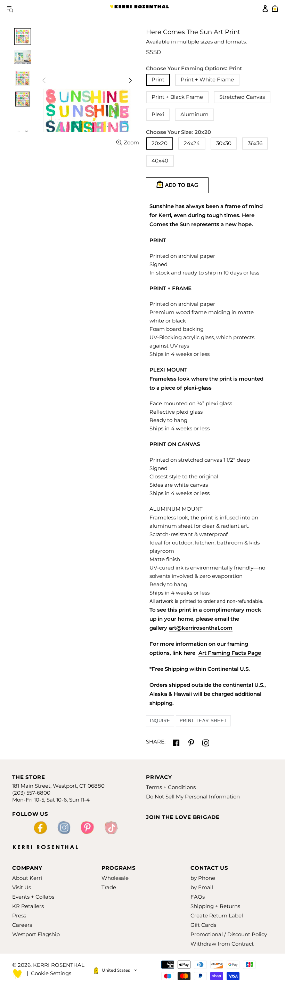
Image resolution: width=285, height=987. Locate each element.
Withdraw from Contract (222, 943)
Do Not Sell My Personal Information (193, 796)
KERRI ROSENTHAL (139, 9)
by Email (201, 887)
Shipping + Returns (215, 906)
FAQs (197, 896)
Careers (22, 925)
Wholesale (115, 878)
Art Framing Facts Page (229, 653)
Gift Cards (203, 925)
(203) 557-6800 (31, 792)
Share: (155, 741)
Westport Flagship (36, 934)
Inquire (160, 720)
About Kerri (27, 878)
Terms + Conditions (171, 787)
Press (19, 915)
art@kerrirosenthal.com (201, 627)
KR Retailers (28, 906)
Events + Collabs (33, 896)
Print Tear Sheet (203, 720)
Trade (108, 887)
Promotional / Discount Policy (228, 934)
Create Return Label (216, 915)
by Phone (202, 878)
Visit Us (21, 887)
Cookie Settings (51, 973)
